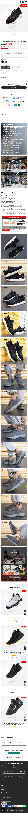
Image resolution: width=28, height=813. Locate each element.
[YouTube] (16, 776)
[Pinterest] (8, 776)
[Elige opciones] (25, 614)
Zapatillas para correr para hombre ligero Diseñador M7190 (14, 618)
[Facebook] (5, 776)
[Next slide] (15, 34)
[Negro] (2, 62)
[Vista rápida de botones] (25, 611)
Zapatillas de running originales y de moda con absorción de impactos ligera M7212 (14, 653)
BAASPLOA (11, 810)
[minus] (2, 80)
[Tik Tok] (14, 776)
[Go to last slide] (12, 34)
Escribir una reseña (14, 753)
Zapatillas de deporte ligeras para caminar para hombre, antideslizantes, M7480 (14, 724)
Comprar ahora (14, 87)
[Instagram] (11, 776)
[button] (14, 84)
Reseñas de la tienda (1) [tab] (20, 742)
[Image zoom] (14, 18)
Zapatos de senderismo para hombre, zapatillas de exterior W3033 (14, 688)
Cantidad (4, 77)
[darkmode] (23, 2)
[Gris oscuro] (5, 62)
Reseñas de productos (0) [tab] (7, 742)
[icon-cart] (20, 2)
